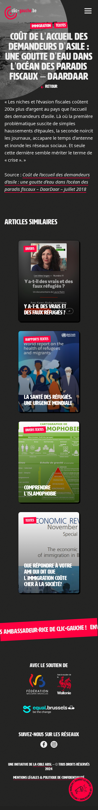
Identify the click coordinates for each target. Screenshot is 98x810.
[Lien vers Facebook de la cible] (43, 744)
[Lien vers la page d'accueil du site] (20, 10)
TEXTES (61, 25)
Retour (50, 86)
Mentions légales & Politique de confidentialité (48, 777)
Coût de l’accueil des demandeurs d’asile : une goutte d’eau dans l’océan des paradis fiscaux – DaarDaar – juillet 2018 (47, 182)
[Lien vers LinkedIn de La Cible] (54, 744)
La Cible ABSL (42, 764)
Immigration (41, 25)
